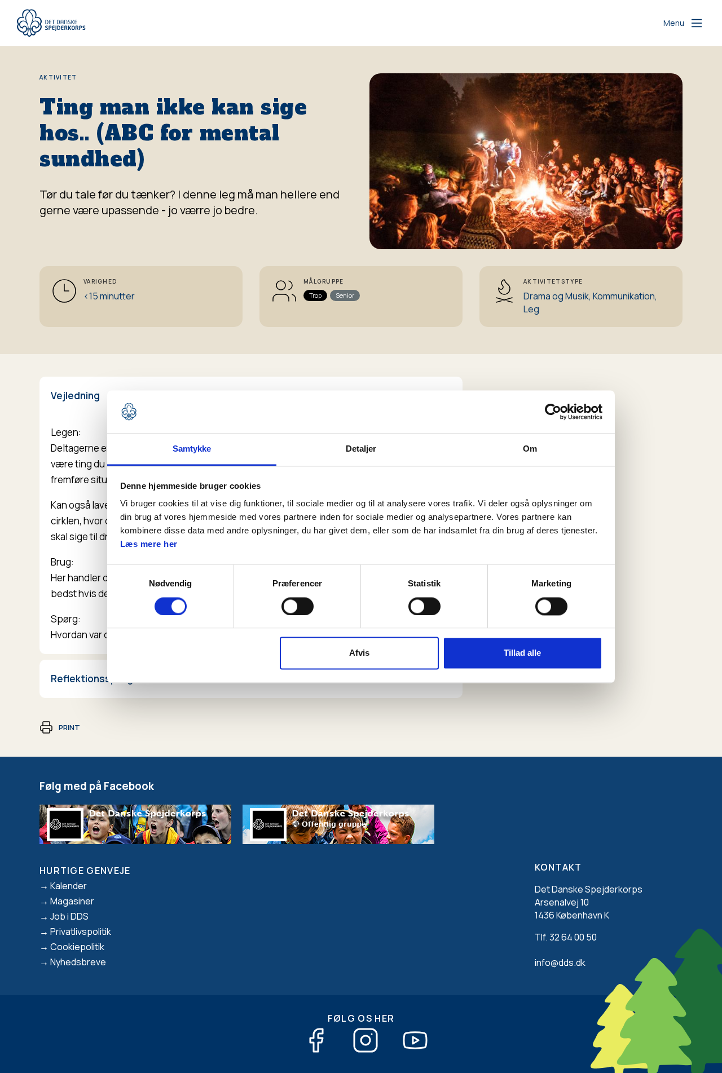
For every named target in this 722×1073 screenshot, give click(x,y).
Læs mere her (149, 544)
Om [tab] (530, 449)
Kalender (68, 886)
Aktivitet (58, 77)
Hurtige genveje (85, 870)
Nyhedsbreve (78, 962)
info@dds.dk (560, 962)
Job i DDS (69, 916)
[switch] (297, 606)
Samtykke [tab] (192, 449)
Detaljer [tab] (361, 449)
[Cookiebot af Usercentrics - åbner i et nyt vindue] (553, 411)
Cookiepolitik (77, 946)
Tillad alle (522, 653)
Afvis (359, 653)
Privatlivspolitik (80, 931)
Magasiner (72, 901)
